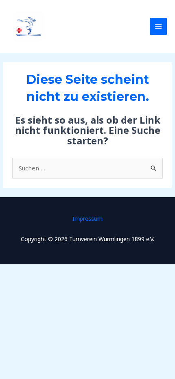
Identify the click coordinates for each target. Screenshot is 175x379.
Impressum (87, 218)
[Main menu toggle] (158, 26)
